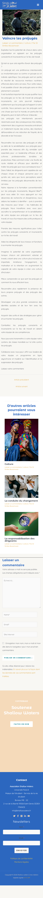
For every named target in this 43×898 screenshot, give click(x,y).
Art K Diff (27, 878)
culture (28, 43)
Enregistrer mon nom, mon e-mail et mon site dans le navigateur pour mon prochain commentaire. (21, 646)
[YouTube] (29, 816)
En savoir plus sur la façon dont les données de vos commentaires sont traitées (21, 672)
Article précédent (21, 379)
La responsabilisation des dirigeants (20, 539)
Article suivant (21, 386)
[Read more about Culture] (21, 440)
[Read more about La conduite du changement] (21, 486)
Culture (9, 464)
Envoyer (21, 850)
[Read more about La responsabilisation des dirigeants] (21, 523)
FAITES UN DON (21, 724)
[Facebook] (18, 816)
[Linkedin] (25, 816)
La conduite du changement (21, 500)
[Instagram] (21, 816)
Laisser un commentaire (12, 43)
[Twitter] (14, 816)
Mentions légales (21, 862)
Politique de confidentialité (21, 858)
